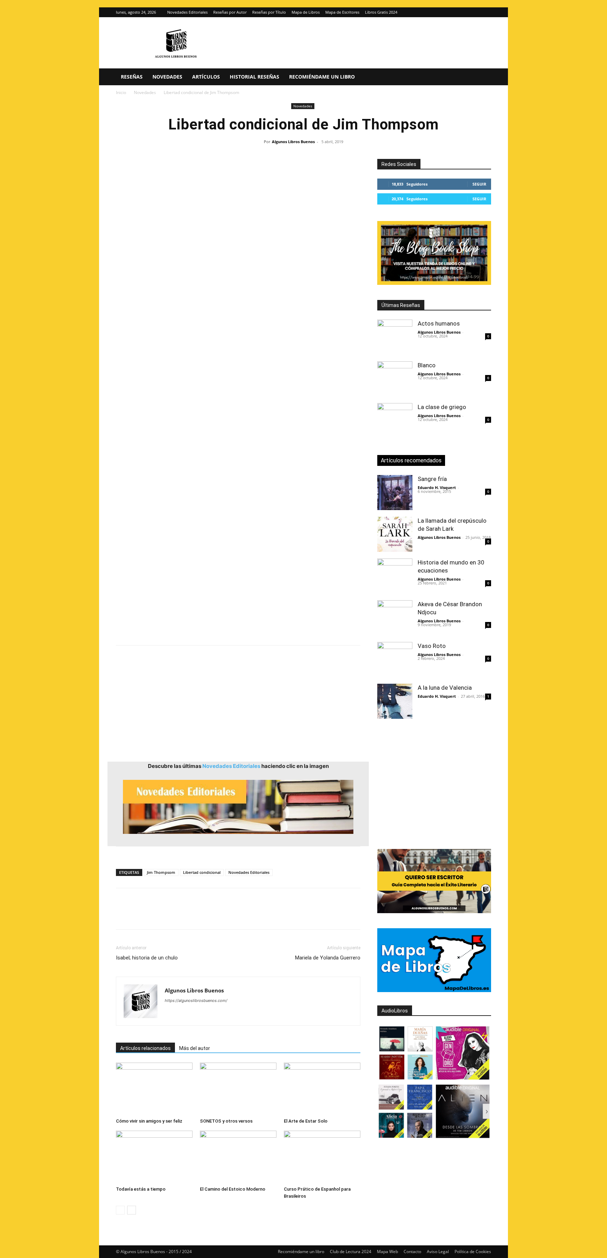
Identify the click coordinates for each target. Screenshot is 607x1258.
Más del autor (194, 1048)
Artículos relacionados (145, 1048)
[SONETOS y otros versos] (238, 1089)
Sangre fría (432, 478)
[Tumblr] (220, 915)
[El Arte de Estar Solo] (322, 1089)
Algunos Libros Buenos (293, 141)
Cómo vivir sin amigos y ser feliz (149, 1121)
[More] (236, 915)
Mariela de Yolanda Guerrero (327, 958)
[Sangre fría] (394, 492)
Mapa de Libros (306, 12)
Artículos (206, 76)
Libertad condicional (202, 872)
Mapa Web (387, 1251)
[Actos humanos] (394, 337)
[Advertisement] (238, 434)
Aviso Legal (438, 1251)
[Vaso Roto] (394, 659)
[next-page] (131, 1210)
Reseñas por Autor (230, 12)
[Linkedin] (188, 915)
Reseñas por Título (269, 12)
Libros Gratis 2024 (381, 12)
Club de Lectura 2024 (350, 1251)
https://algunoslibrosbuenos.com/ (196, 1000)
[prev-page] (120, 1210)
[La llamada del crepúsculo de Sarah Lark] (394, 534)
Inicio (121, 92)
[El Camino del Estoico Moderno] (238, 1157)
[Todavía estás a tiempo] (154, 1157)
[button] (482, 77)
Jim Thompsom (161, 872)
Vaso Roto (432, 645)
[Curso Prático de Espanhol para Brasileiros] (322, 1157)
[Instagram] (474, 12)
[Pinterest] (155, 915)
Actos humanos (439, 323)
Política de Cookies (473, 1251)
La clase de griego (442, 406)
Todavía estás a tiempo (140, 1189)
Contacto (412, 1251)
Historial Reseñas (254, 76)
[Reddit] (221, 1014)
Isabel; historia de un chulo (147, 958)
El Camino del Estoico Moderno (232, 1189)
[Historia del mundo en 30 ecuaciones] (394, 576)
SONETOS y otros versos (226, 1121)
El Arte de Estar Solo (305, 1121)
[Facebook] (123, 915)
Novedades (167, 76)
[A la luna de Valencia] (394, 701)
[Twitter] (486, 12)
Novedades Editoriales (187, 12)
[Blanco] (394, 378)
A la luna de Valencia (445, 687)
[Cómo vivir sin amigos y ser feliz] (154, 1089)
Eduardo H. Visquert (437, 487)
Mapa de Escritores (342, 12)
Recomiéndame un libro (322, 76)
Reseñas (132, 76)
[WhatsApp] (171, 915)
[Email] (204, 915)
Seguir (479, 184)
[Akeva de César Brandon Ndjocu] (394, 617)
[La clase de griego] (394, 420)
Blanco (427, 365)
